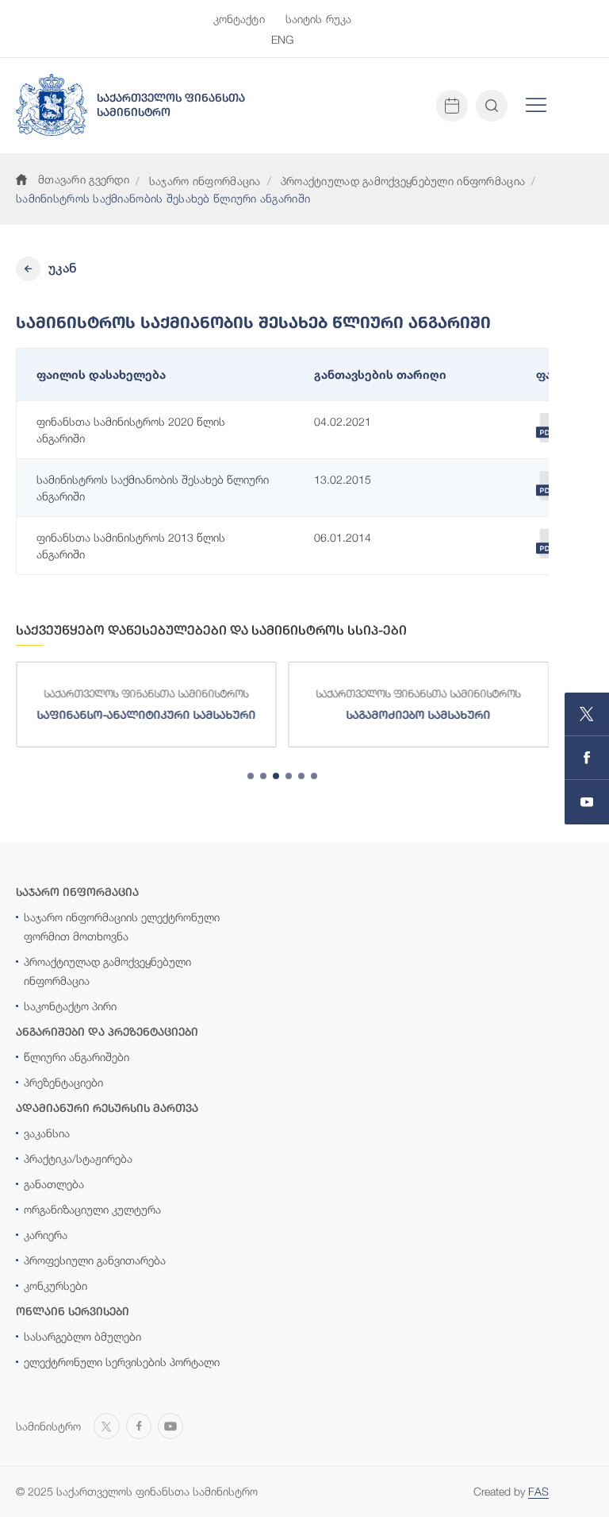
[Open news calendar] (452, 106)
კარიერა (45, 1234)
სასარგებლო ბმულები (82, 1336)
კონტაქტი (239, 18)
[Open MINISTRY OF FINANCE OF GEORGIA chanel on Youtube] (587, 802)
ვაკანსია (47, 1133)
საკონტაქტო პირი (70, 1006)
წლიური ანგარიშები (76, 1056)
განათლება (54, 1184)
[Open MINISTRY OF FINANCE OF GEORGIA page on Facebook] (587, 758)
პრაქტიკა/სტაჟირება (78, 1158)
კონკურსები (55, 1285)
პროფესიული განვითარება (95, 1260)
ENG (282, 39)
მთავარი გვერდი (83, 179)
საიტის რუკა (318, 18)
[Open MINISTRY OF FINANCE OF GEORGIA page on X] (587, 714)
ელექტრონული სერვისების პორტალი (122, 1361)
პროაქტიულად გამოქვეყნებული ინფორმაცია (403, 180)
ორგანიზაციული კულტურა (92, 1209)
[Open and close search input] (492, 106)
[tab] (250, 776)
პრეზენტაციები (63, 1082)
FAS (538, 1491)
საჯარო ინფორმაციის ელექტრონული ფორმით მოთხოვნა (122, 926)
